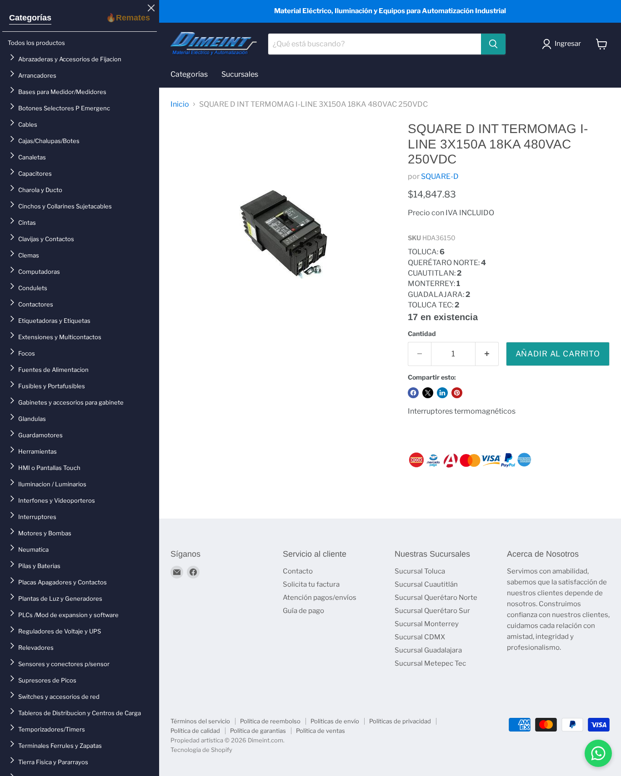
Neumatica (33, 549)
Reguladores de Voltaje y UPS (59, 631)
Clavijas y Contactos (46, 238)
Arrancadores (37, 75)
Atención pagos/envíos (319, 597)
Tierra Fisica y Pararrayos (53, 762)
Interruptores (37, 516)
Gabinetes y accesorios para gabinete (71, 402)
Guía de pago (303, 611)
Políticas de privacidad (400, 721)
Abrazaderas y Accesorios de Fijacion (69, 59)
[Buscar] (493, 44)
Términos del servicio (200, 721)
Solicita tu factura (311, 584)
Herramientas (37, 451)
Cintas (27, 222)
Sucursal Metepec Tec (430, 663)
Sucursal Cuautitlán (426, 584)
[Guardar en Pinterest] (456, 392)
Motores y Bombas (44, 533)
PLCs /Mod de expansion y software (68, 614)
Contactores (35, 304)
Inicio (179, 104)
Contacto (298, 571)
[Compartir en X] (427, 392)
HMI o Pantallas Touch (49, 467)
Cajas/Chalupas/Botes (49, 140)
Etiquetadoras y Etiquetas (54, 320)
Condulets (32, 288)
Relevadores (36, 647)
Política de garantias (258, 730)
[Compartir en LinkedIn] (442, 392)
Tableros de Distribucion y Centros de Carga (79, 713)
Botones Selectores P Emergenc (64, 108)
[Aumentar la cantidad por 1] (487, 354)
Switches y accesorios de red (59, 696)
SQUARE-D (440, 176)
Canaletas (32, 157)
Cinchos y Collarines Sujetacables (65, 206)
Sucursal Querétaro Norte (436, 597)
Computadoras (39, 271)
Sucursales (239, 74)
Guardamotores (40, 435)
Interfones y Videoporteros (56, 500)
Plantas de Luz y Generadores (60, 598)
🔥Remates (128, 17)
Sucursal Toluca (420, 571)
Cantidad (422, 333)
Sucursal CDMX (420, 637)
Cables (27, 124)
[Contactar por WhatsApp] (598, 753)
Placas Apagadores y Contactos (62, 582)
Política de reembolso (270, 721)
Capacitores (35, 173)
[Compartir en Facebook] (413, 392)
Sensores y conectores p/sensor (64, 663)
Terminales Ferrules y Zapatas (60, 745)
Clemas (28, 255)
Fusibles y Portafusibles (51, 386)
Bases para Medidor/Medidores (62, 91)
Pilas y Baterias (39, 565)
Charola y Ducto (40, 189)
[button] (563, 44)
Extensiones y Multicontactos (59, 337)
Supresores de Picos (47, 680)
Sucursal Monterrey (427, 624)
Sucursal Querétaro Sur (432, 611)
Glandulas (32, 418)
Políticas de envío (334, 721)
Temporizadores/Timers (51, 729)
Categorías (30, 17)
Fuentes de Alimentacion (53, 369)
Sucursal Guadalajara (428, 650)
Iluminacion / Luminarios (52, 484)
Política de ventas (320, 730)
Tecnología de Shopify (201, 749)
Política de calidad (195, 730)
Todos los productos (36, 42)
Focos (26, 353)
